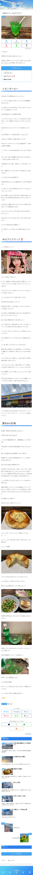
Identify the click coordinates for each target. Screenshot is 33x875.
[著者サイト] (9, 724)
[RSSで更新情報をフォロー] (16, 728)
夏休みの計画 (7, 79)
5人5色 (10, 703)
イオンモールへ (8, 73)
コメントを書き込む (16, 853)
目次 (15, 68)
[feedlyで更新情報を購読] (24, 724)
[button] (29, 424)
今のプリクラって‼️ (9, 76)
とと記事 (5, 703)
